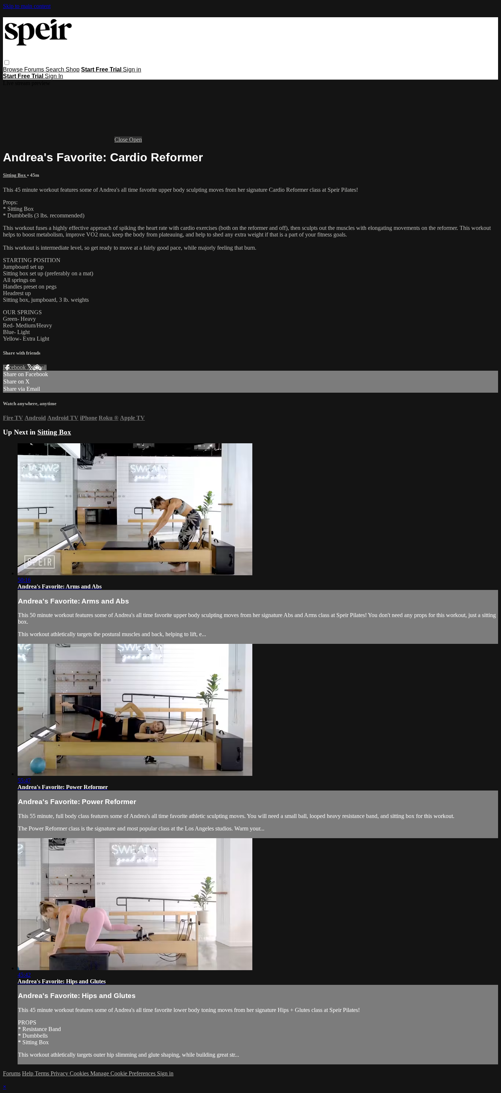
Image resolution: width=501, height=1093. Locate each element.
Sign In (54, 76)
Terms (43, 1073)
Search (55, 69)
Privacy (60, 1073)
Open (135, 139)
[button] (6, 62)
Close (121, 139)
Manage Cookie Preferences (123, 1073)
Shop (73, 69)
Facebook (15, 367)
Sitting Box (15, 175)
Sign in (132, 69)
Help (28, 1073)
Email (40, 367)
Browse (13, 69)
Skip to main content (27, 6)
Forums (34, 69)
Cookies (80, 1073)
